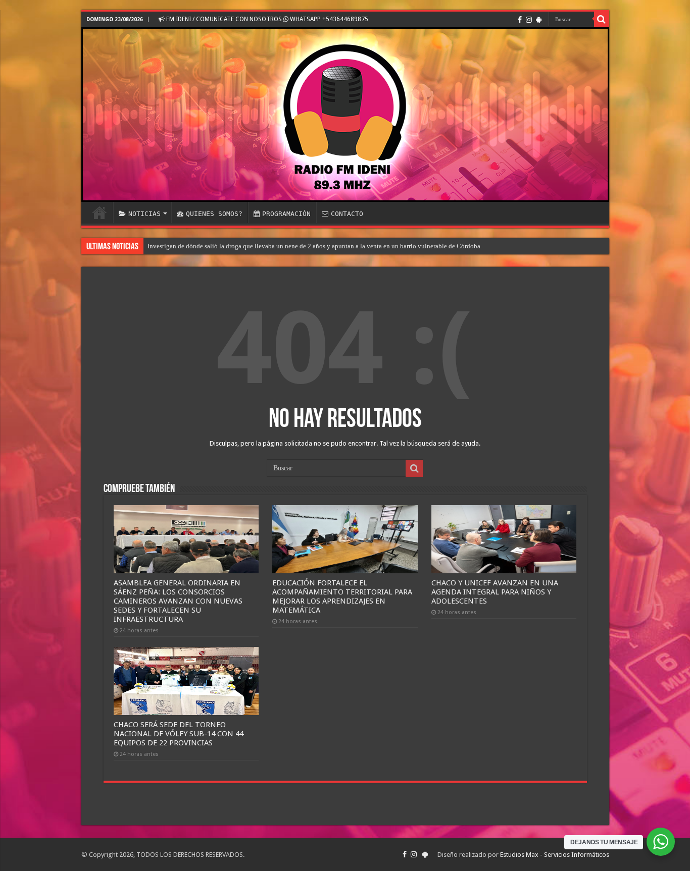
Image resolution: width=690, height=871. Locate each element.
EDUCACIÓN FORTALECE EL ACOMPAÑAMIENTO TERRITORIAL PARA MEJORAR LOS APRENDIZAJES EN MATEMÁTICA (342, 596)
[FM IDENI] (345, 114)
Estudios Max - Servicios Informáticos (554, 854)
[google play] (539, 20)
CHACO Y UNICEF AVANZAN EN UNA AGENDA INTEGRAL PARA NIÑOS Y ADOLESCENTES (494, 592)
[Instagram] (529, 20)
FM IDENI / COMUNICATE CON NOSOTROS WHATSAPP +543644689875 (266, 19)
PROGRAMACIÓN (286, 213)
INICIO (99, 212)
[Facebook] (520, 20)
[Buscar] (601, 19)
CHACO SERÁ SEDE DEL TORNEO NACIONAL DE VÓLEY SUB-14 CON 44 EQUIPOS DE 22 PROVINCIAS (178, 733)
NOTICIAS (144, 213)
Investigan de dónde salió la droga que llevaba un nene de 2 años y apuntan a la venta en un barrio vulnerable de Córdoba (313, 246)
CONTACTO (347, 213)
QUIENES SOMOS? (214, 213)
